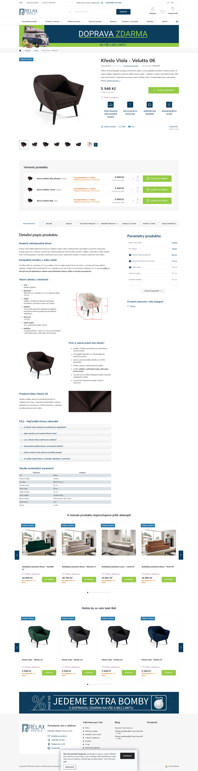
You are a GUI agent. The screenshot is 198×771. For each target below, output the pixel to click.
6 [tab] (98, 592)
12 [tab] (110, 592)
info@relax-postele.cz (59, 736)
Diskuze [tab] (69, 224)
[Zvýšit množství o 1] (137, 177)
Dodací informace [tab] (169, 224)
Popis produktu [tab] (29, 224)
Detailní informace (113, 81)
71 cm (174, 261)
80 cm (174, 255)
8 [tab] (102, 592)
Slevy (21, 3)
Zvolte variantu (165, 90)
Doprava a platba (32, 3)
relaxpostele (55, 748)
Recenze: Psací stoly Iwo (124, 728)
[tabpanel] (39, 555)
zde (64, 761)
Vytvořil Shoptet (173, 766)
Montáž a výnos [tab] (149, 224)
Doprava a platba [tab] (129, 224)
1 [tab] (87, 592)
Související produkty (88, 224)
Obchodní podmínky (92, 748)
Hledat (123, 12)
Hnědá (174, 242)
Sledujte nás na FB (58, 744)
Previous (17, 555)
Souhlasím (127, 756)
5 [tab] (95, 592)
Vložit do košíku (159, 178)
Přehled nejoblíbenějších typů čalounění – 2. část (129, 732)
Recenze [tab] (49, 224)
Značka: (173, 126)
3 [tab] (91, 592)
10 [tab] (106, 592)
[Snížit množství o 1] (137, 180)
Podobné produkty (108, 224)
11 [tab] (108, 592)
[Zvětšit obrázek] (30, 178)
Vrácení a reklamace (48, 3)
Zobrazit (49, 673)
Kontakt (88, 741)
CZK (172, 3)
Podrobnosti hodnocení (130, 66)
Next (181, 555)
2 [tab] (89, 592)
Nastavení (69, 767)
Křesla (132, 306)
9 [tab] (104, 592)
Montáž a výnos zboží (93, 734)
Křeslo (174, 249)
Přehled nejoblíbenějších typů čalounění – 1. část (129, 737)
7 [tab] (100, 592)
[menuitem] (31, 21)
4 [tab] (93, 592)
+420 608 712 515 (58, 740)
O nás (87, 744)
